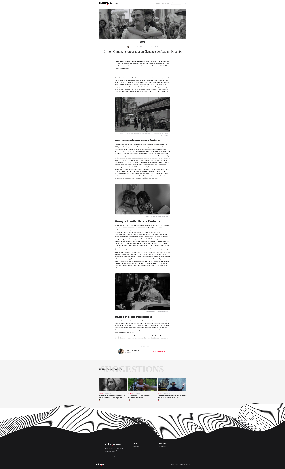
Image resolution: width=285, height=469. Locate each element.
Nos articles (136, 446)
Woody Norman (159, 84)
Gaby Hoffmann (126, 84)
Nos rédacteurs (163, 446)
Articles (158, 3)
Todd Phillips (119, 68)
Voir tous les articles (159, 351)
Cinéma (142, 42)
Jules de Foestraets (106, 400)
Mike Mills (147, 61)
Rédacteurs (165, 3)
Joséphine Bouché (136, 47)
